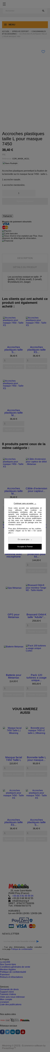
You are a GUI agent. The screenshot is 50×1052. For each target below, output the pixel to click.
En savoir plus (25, 539)
